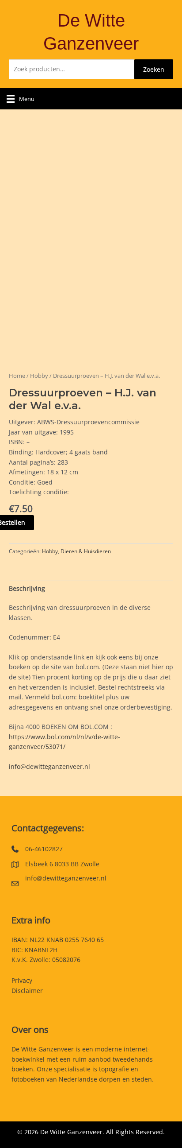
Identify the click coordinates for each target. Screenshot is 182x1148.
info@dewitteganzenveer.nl (49, 766)
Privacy (21, 980)
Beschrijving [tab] (27, 588)
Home (17, 376)
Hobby (39, 376)
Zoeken (153, 69)
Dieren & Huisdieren (86, 551)
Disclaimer (27, 990)
